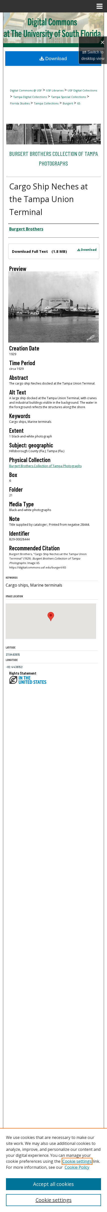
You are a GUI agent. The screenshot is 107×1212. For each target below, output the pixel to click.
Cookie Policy (77, 1167)
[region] (53, 1170)
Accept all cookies (53, 1184)
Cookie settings (77, 1161)
